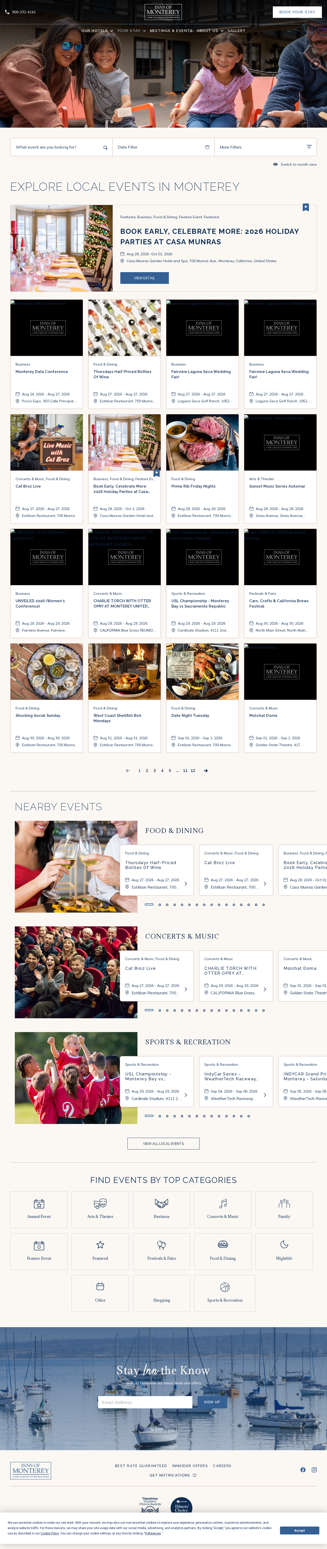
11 (185, 770)
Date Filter (127, 147)
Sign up (215, 1404)
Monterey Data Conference (42, 371)
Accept (299, 1530)
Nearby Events (58, 807)
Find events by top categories (163, 1180)
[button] (97, 30)
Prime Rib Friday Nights (193, 486)
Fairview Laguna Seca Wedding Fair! (201, 374)
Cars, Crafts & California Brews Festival (279, 604)
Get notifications (170, 1475)
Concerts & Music (182, 936)
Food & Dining (174, 830)
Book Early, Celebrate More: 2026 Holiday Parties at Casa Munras (209, 236)
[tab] (149, 904)
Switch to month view (295, 164)
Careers (222, 1465)
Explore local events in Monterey (125, 187)
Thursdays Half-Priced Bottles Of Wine (122, 374)
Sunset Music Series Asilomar (277, 486)
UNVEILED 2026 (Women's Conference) (40, 604)
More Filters (231, 147)
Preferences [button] (153, 1533)
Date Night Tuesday (190, 715)
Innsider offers (190, 1465)
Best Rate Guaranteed (141, 1465)
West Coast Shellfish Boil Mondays (117, 718)
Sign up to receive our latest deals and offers (163, 1383)
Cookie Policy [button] (50, 1533)
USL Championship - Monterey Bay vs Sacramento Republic (200, 604)
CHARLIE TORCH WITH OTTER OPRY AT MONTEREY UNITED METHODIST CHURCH (122, 604)
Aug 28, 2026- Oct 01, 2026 (149, 254)
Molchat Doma (263, 715)
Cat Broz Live (28, 486)
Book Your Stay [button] (297, 14)
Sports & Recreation (188, 1042)
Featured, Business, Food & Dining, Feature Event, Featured (169, 217)
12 (193, 770)
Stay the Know (163, 1371)
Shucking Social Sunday (38, 715)
